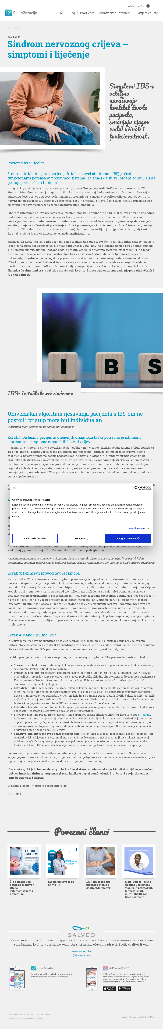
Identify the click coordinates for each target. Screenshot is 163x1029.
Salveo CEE (83, 955)
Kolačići (29, 1014)
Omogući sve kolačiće (128, 538)
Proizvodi (87, 13)
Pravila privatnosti (14, 1014)
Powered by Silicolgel (26, 163)
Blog (71, 13)
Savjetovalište (147, 13)
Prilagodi (80, 538)
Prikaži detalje (137, 528)
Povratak (13, 28)
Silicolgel (144, 714)
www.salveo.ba (81, 951)
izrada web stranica (130, 1017)
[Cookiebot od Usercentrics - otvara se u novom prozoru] (137, 488)
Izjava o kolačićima (44, 1014)
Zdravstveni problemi (115, 13)
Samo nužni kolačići (35, 538)
